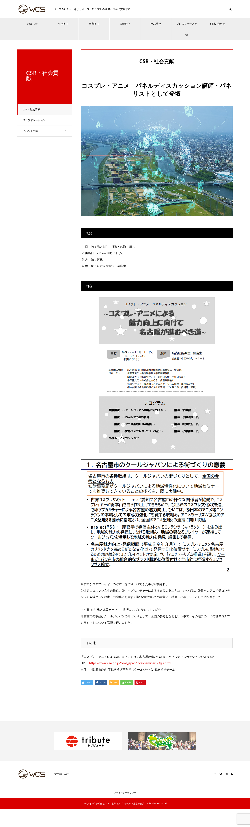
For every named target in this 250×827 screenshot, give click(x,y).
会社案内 (63, 23)
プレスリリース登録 (186, 29)
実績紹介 (125, 23)
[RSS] (231, 774)
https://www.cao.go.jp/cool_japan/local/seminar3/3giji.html (130, 663)
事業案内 (94, 23)
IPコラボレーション (34, 120)
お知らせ (32, 23)
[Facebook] (215, 774)
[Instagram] (226, 774)
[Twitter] (220, 774)
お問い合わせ (217, 23)
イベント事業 (30, 131)
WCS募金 (155, 23)
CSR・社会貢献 (31, 109)
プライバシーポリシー (125, 792)
